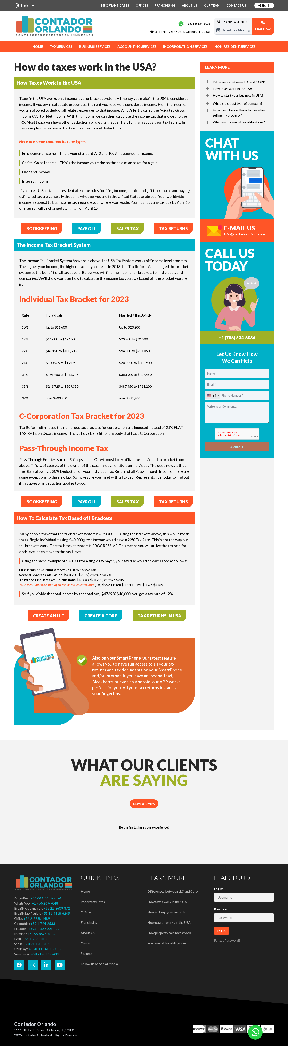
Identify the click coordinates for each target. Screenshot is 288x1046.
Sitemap (87, 953)
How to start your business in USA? (238, 95)
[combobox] (212, 395)
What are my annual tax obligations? (239, 122)
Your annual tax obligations (166, 943)
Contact (87, 943)
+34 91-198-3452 (37, 944)
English (22, 5)
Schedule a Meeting (233, 30)
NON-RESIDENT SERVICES (235, 46)
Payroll (86, 228)
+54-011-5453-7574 (46, 898)
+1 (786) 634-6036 (198, 23)
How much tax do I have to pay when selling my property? (239, 112)
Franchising (165, 5)
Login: (218, 889)
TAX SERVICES (61, 46)
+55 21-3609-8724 (58, 908)
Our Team (212, 5)
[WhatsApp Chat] (255, 1032)
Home (85, 891)
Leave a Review (144, 803)
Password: (221, 909)
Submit (237, 446)
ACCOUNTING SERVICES (136, 46)
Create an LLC (48, 615)
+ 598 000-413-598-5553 (47, 949)
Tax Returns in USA (159, 615)
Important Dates (114, 5)
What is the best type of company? (237, 103)
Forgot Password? (227, 940)
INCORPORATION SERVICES (185, 46)
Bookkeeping (41, 228)
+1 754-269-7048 (45, 903)
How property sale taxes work (169, 933)
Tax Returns (173, 228)
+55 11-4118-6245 (56, 913)
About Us (189, 5)
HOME (37, 46)
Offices (142, 5)
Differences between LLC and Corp (172, 891)
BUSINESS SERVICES (95, 46)
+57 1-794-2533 (43, 923)
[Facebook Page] (19, 965)
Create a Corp (101, 615)
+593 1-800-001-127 (43, 928)
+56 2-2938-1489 (37, 918)
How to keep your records (166, 912)
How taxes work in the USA (167, 902)
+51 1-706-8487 (35, 939)
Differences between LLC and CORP (239, 82)
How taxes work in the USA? (233, 89)
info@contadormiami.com (244, 234)
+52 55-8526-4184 (41, 934)
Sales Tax (127, 228)
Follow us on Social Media (99, 964)
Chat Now (263, 29)
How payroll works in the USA (169, 922)
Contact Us (236, 5)
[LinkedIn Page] (46, 965)
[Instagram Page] (33, 965)
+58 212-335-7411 (45, 954)
